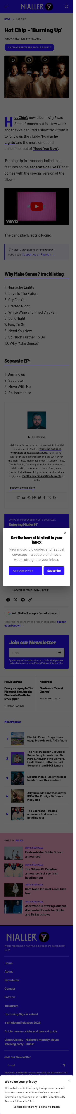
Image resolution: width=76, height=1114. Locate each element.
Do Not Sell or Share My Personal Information (36, 1106)
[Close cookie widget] (69, 1080)
